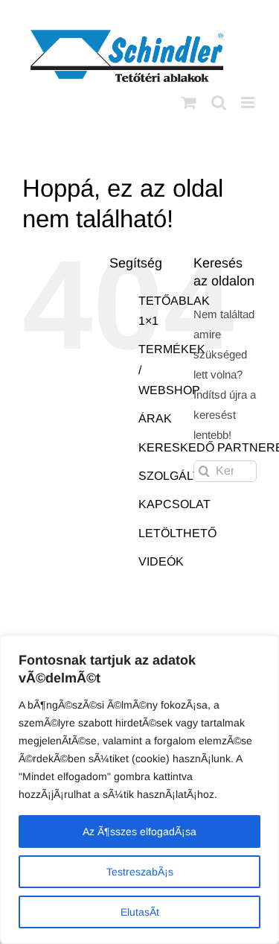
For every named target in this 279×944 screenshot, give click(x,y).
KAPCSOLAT (174, 504)
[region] (139, 790)
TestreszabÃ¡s (139, 872)
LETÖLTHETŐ (177, 533)
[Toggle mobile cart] (189, 102)
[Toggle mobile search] (218, 102)
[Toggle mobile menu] (249, 102)
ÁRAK (155, 418)
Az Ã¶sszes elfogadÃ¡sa (139, 831)
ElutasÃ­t (140, 912)
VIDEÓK (161, 561)
